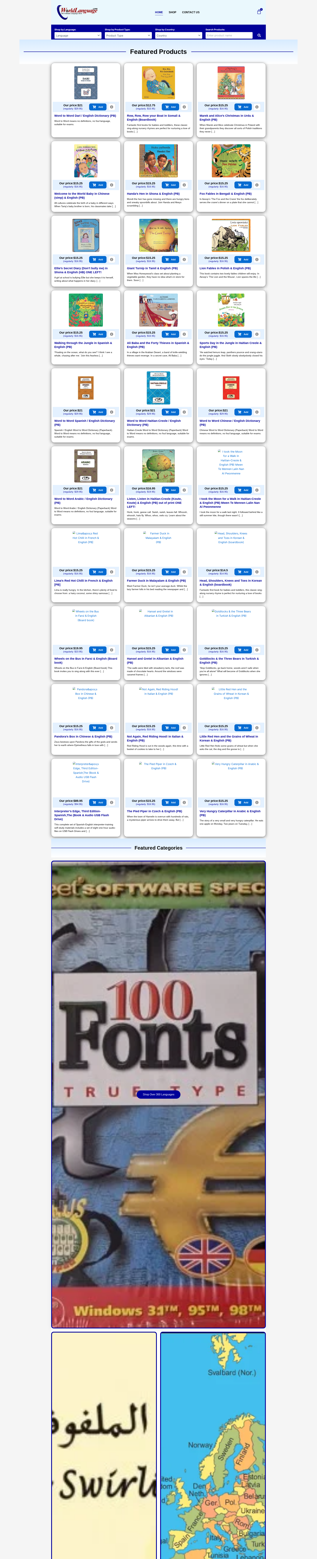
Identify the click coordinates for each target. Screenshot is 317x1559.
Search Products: (215, 29)
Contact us (191, 12)
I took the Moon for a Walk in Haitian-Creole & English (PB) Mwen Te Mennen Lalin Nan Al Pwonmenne (230, 502)
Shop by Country (164, 29)
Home (159, 12)
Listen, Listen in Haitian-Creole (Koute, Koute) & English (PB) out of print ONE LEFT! (154, 502)
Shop (172, 12)
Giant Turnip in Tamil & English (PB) (152, 268)
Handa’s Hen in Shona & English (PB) (153, 193)
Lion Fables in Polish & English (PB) (225, 268)
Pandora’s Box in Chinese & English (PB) (83, 736)
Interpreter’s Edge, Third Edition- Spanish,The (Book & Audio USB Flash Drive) (81, 815)
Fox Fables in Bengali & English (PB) (226, 193)
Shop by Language (64, 29)
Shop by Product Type (117, 29)
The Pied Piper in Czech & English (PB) (154, 811)
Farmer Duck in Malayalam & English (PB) (156, 580)
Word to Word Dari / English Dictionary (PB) (85, 115)
